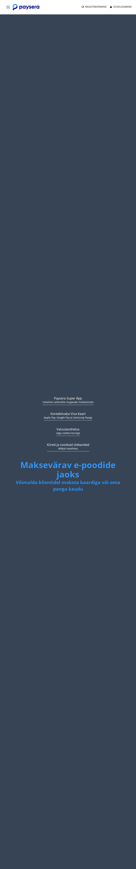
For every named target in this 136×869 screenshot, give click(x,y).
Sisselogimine (122, 6)
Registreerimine (95, 6)
